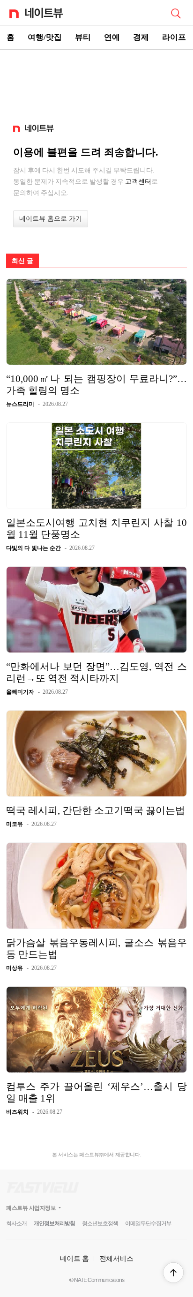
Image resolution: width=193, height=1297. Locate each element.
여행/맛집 (45, 37)
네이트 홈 (74, 1258)
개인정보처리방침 (54, 1223)
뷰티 (83, 37)
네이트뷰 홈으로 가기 (50, 218)
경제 (141, 37)
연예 (112, 37)
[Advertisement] (96, 82)
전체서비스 (116, 1258)
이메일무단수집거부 (148, 1223)
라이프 (174, 37)
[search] (176, 13)
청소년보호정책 (100, 1223)
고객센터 (138, 181)
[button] (173, 1273)
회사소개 (16, 1223)
